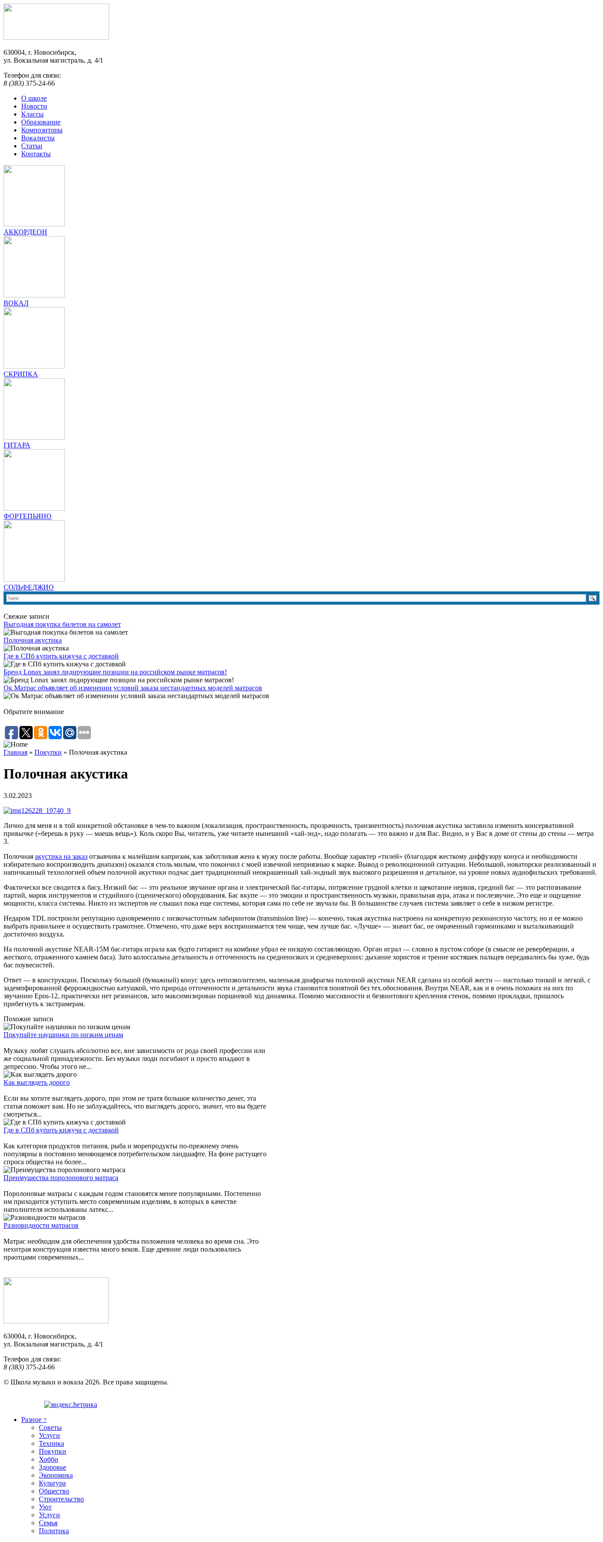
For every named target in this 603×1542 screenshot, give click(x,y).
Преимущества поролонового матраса (61, 1177)
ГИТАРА (17, 445)
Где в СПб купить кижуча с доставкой (61, 656)
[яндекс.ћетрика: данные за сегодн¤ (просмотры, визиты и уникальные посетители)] (70, 1405)
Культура (52, 1483)
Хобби (48, 1459)
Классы (32, 114)
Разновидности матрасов (41, 1225)
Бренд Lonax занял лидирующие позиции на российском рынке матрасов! (115, 672)
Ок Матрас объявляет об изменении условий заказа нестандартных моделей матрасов (133, 688)
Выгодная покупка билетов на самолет (62, 624)
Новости (34, 106)
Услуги (49, 1435)
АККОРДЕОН (25, 232)
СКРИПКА (21, 374)
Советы (50, 1427)
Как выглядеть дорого (37, 1082)
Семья (48, 1523)
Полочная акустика (33, 640)
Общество (54, 1491)
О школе (34, 98)
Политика (54, 1530)
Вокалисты (38, 138)
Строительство (61, 1499)
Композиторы (42, 130)
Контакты (36, 154)
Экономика (56, 1475)
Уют (45, 1507)
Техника (51, 1443)
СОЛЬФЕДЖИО (29, 587)
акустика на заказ (61, 856)
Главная (15, 752)
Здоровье (52, 1467)
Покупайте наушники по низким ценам (63, 1034)
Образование (40, 122)
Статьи (31, 146)
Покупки (48, 752)
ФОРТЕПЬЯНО (28, 516)
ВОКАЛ (16, 303)
